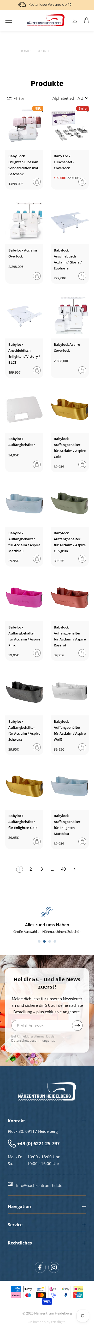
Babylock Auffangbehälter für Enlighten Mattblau (67, 824)
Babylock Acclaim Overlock (22, 253)
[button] (8, 20)
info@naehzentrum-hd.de (39, 1185)
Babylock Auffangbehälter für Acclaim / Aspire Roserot (70, 636)
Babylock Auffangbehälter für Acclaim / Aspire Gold (70, 447)
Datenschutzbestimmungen (31, 1040)
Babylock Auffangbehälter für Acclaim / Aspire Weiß (70, 730)
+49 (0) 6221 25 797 (38, 1143)
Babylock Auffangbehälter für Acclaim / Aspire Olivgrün (70, 542)
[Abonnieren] (77, 1025)
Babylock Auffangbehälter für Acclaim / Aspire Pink (24, 636)
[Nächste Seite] (74, 869)
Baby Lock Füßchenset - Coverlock (64, 162)
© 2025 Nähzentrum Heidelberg (47, 1313)
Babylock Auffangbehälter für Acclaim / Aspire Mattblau (24, 542)
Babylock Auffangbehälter (21, 441)
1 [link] (20, 869)
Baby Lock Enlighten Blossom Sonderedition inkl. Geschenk (23, 165)
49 (63, 869)
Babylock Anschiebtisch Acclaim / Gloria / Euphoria (68, 259)
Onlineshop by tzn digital (47, 1322)
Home (25, 50)
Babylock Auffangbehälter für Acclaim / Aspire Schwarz (24, 730)
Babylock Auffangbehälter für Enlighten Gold (23, 821)
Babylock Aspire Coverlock (67, 347)
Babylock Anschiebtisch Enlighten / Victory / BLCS (24, 353)
